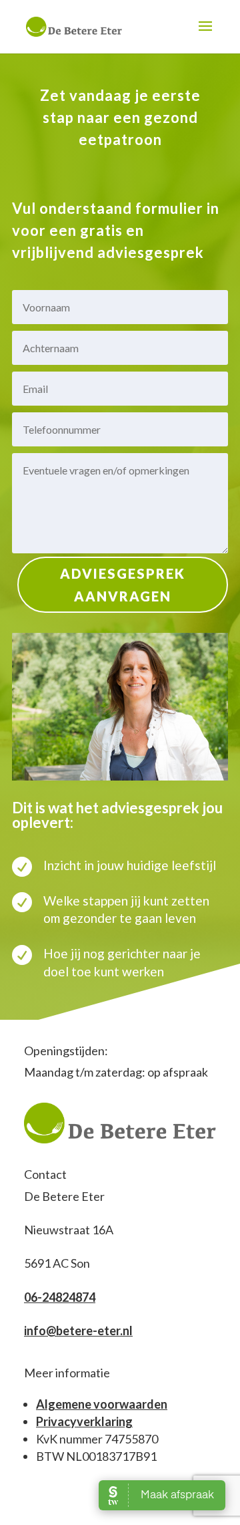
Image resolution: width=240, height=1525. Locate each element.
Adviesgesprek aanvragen (122, 584)
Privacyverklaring (84, 1421)
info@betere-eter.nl (78, 1330)
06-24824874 (59, 1297)
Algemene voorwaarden (101, 1404)
